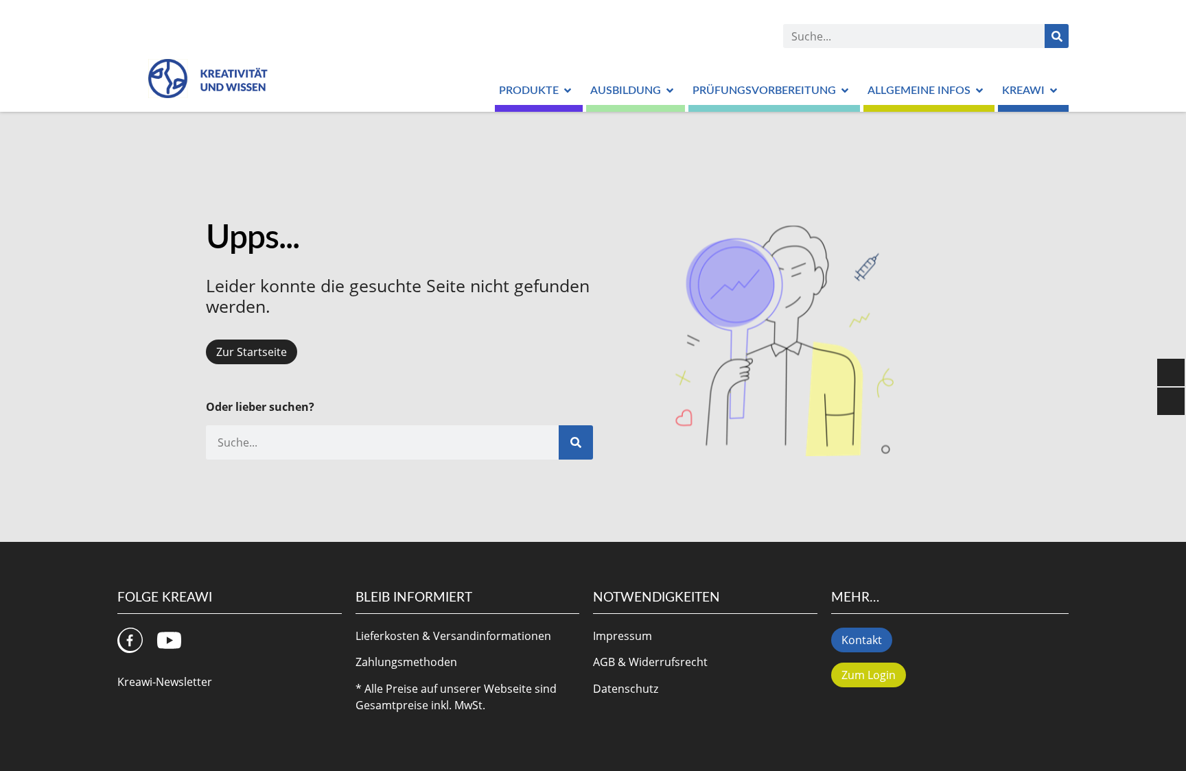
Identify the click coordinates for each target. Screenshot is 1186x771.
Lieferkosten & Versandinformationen (453, 635)
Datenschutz (625, 688)
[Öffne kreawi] (1053, 90)
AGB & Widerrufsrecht (650, 661)
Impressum (622, 635)
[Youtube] (169, 640)
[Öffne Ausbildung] (669, 90)
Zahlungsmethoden (406, 661)
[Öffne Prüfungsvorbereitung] (844, 90)
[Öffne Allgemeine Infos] (979, 90)
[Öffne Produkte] (567, 90)
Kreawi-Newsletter (164, 681)
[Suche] (1057, 36)
